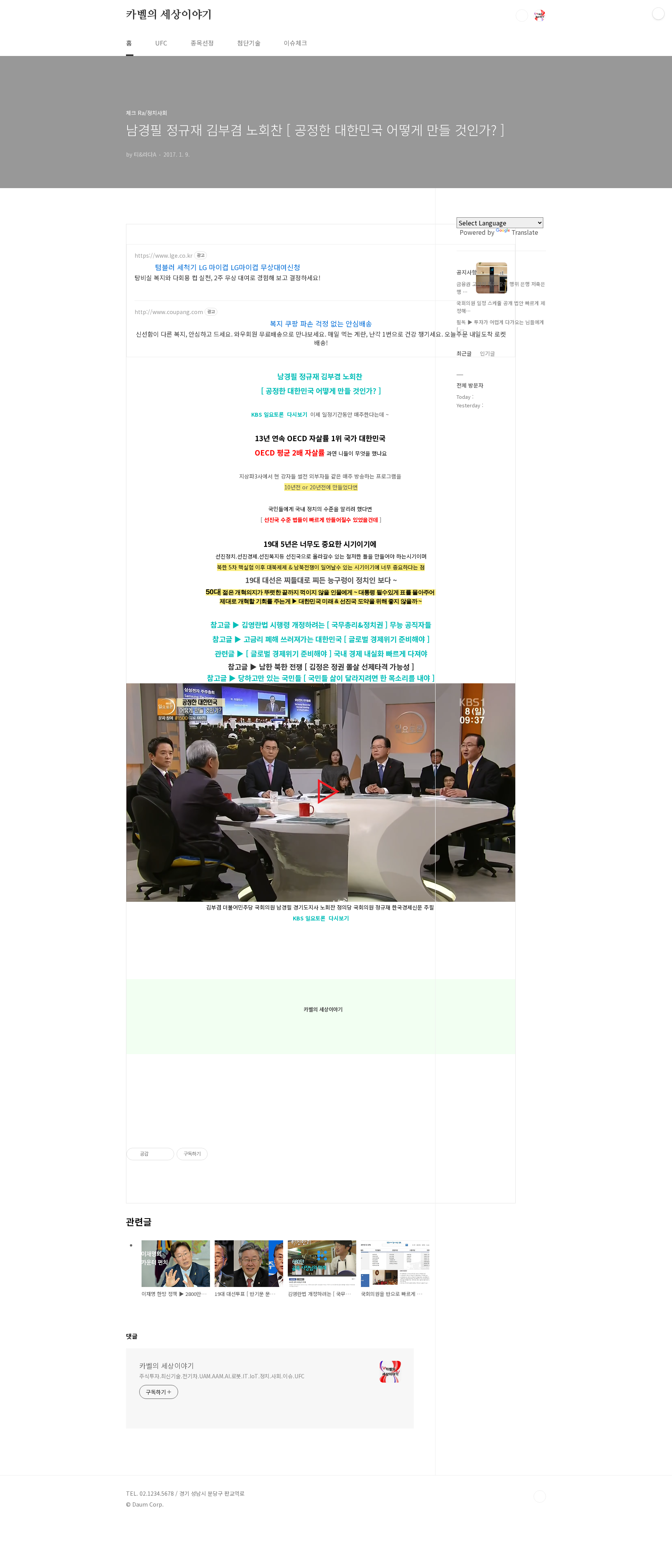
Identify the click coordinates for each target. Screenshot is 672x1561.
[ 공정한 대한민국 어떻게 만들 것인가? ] (321, 390)
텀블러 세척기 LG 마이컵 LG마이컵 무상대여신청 (227, 267)
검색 (522, 15)
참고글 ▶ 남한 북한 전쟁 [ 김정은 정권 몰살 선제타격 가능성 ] (321, 666)
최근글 (464, 353)
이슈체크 (295, 42)
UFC (161, 42)
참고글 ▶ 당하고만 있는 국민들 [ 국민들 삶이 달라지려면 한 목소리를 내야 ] (321, 677)
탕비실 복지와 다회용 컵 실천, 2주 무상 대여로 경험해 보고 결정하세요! (227, 277)
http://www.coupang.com (169, 312)
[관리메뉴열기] (658, 13)
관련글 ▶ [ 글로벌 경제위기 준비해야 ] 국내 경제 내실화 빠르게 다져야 (321, 653)
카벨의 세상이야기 (169, 15)
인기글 (487, 353)
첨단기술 (249, 42)
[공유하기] (156, 1154)
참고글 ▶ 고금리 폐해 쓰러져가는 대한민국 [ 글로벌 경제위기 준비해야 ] (321, 639)
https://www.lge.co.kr (163, 255)
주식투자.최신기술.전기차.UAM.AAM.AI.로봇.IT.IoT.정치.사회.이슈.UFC (221, 1376)
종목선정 (202, 42)
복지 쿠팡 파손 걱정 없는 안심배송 (321, 323)
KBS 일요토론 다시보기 (279, 414)
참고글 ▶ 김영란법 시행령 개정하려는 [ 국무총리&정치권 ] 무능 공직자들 (320, 624)
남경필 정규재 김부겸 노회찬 (320, 376)
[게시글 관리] (165, 1154)
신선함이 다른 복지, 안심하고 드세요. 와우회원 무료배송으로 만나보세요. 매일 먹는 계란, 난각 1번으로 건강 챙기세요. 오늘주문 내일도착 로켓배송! (321, 338)
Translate (524, 232)
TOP (540, 1496)
